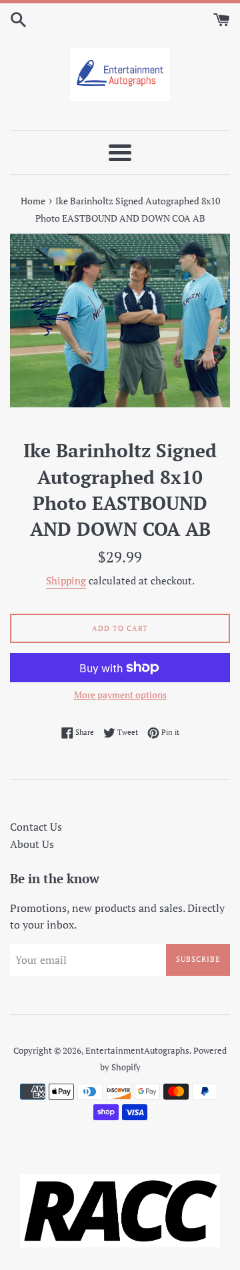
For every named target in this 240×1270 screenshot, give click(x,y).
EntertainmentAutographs (137, 1050)
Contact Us (36, 826)
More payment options (120, 694)
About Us (32, 844)
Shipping (66, 580)
